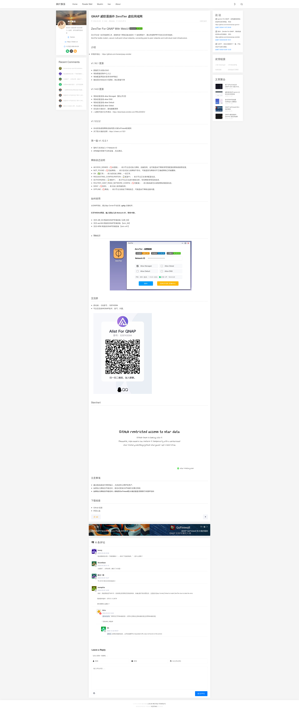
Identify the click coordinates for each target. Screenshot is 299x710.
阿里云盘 (96, 510)
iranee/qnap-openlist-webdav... (73, 68)
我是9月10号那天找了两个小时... (73, 95)
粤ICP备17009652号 (159, 704)
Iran (109, 4)
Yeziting (154, 706)
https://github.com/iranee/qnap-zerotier (116, 54)
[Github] (71, 51)
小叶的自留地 (232, 65)
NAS (105, 21)
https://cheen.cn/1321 (117, 131)
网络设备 (112, 21)
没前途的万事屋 (233, 69)
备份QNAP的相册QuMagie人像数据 (231, 100)
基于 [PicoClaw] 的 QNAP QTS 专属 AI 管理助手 (232, 86)
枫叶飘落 (60, 4)
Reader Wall (87, 4)
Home (74, 4)
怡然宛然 (218, 69)
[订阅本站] (75, 51)
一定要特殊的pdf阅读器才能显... (73, 90)
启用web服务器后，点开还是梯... (73, 84)
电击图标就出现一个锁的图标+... (73, 74)
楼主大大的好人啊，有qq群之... (73, 106)
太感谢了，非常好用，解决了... (73, 79)
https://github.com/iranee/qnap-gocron (227, 24)
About (118, 4)
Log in (150, 704)
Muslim (100, 4)
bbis (104, 610)
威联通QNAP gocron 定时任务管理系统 (232, 93)
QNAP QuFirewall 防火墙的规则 (232, 108)
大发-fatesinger (220, 65)
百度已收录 (203, 21)
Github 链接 (97, 507)
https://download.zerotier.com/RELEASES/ (129, 112)
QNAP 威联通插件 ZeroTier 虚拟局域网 (231, 115)
